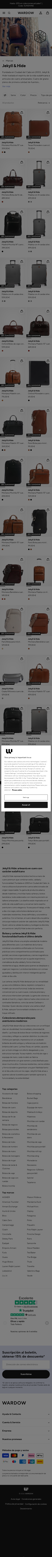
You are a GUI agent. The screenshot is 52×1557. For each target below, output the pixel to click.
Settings (26, 797)
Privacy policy (17, 790)
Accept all (26, 805)
